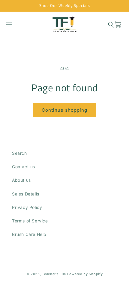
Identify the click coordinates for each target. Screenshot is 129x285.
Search (19, 153)
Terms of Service (30, 220)
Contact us (23, 166)
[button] (8, 24)
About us (21, 180)
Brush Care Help (29, 234)
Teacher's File (54, 274)
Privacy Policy (27, 207)
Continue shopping (64, 110)
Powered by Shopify (85, 274)
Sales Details (25, 193)
